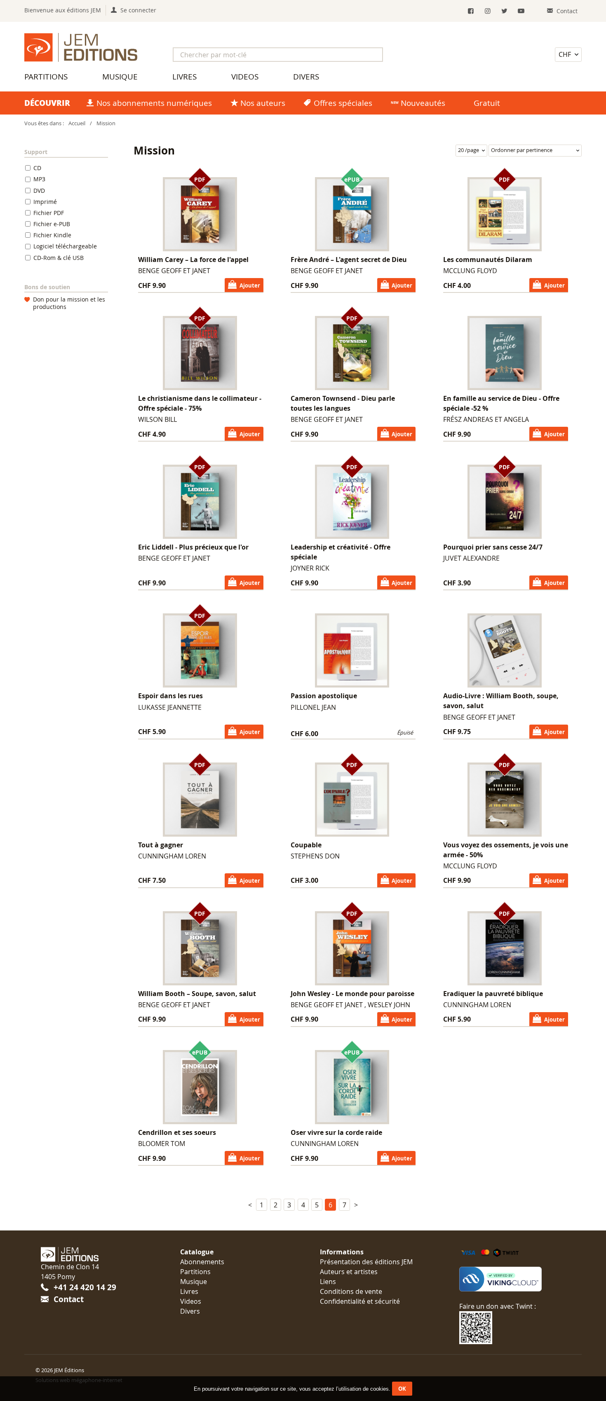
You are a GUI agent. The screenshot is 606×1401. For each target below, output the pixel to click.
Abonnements (202, 1261)
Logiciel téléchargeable (65, 246)
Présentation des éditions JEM (366, 1261)
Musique (120, 76)
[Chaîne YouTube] (521, 11)
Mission (105, 123)
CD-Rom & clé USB (58, 258)
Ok (402, 1388)
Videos (244, 76)
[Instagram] (488, 11)
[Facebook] (471, 11)
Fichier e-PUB (51, 224)
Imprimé (45, 202)
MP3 (39, 179)
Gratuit (487, 103)
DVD (39, 190)
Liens (328, 1281)
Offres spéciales (343, 103)
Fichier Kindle (52, 235)
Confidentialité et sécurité (360, 1301)
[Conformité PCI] (512, 1279)
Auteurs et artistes (349, 1271)
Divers (306, 76)
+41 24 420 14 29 (85, 1287)
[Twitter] (504, 11)
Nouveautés (423, 103)
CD (37, 168)
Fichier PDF (48, 213)
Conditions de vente (351, 1291)
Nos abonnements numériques (154, 103)
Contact (69, 1299)
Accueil (76, 123)
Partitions (46, 76)
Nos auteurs (262, 103)
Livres (184, 76)
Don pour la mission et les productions (69, 303)
